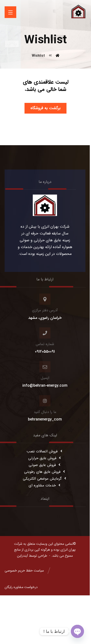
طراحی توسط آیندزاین (32, 555)
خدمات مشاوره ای (42, 485)
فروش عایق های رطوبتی (42, 472)
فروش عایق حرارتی (42, 458)
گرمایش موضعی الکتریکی (42, 479)
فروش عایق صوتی (42, 465)
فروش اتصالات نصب (42, 451)
